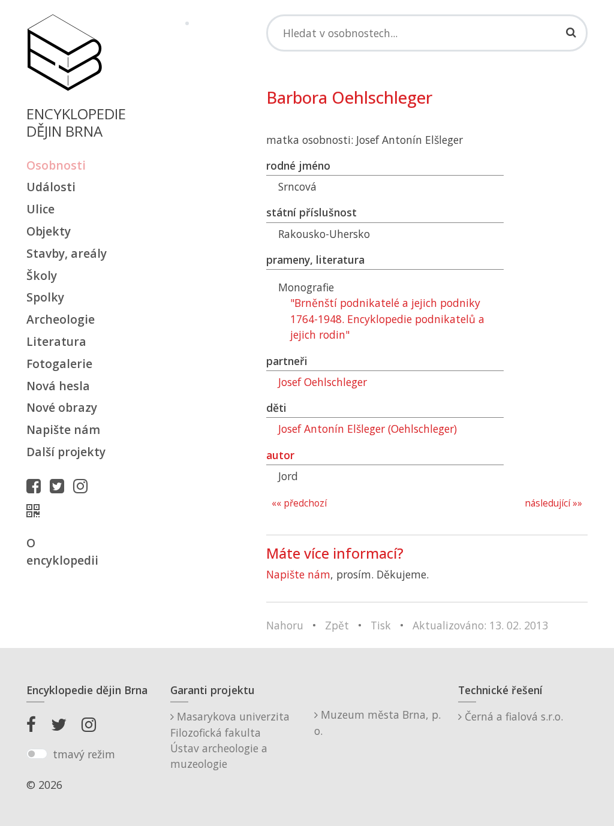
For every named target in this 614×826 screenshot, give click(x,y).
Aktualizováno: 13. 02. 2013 (480, 625)
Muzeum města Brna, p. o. (377, 722)
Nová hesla (58, 386)
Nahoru (284, 625)
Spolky (45, 297)
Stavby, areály (66, 253)
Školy (41, 275)
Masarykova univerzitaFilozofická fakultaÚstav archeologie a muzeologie (230, 740)
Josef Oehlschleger (322, 382)
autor (280, 455)
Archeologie (60, 319)
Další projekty (66, 452)
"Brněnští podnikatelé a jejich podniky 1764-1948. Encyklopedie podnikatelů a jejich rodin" (387, 319)
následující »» (553, 503)
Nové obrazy (61, 407)
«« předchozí (299, 503)
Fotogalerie (59, 363)
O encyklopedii (62, 551)
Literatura (56, 341)
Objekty (48, 231)
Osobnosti (56, 165)
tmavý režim (84, 754)
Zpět (337, 625)
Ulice (40, 209)
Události (51, 187)
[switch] (36, 754)
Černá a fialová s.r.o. (512, 716)
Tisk (381, 625)
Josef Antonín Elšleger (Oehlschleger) (367, 428)
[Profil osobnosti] (36, 510)
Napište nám (63, 429)
